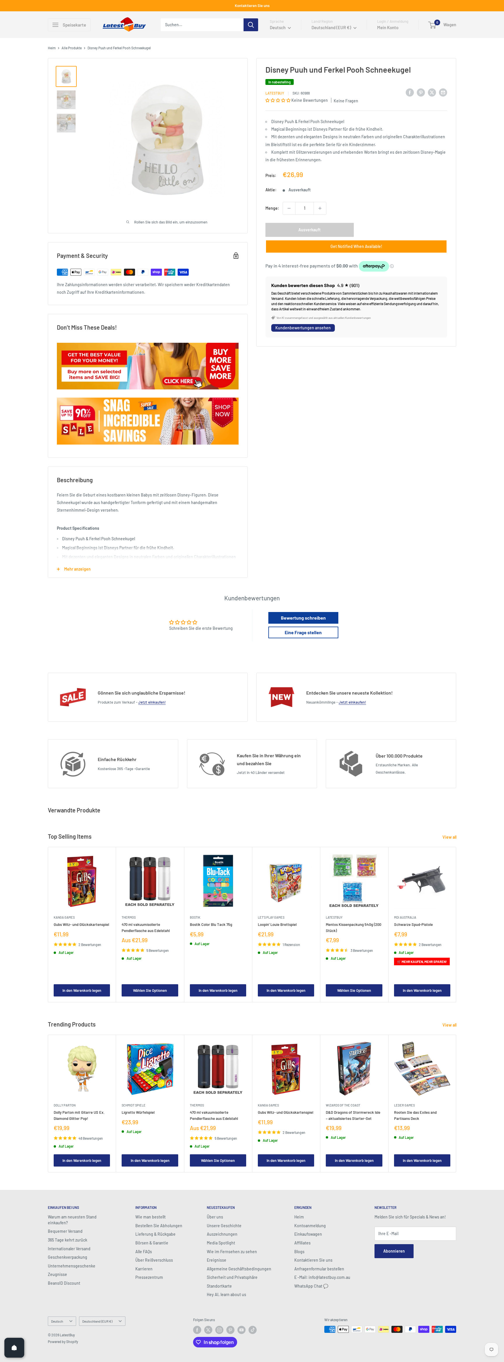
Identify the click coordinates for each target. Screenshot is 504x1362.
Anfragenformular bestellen (319, 1268)
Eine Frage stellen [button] (303, 632)
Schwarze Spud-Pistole (413, 924)
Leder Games (404, 1105)
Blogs (299, 1251)
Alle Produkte (72, 48)
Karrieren (144, 1268)
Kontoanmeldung (310, 1225)
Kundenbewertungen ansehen (303, 327)
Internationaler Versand (69, 1248)
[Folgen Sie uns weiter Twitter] (208, 1330)
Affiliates (302, 1242)
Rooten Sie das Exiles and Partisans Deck (415, 1115)
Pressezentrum (149, 1277)
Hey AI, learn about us (226, 1294)
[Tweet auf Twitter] (432, 92)
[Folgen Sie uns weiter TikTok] (253, 1330)
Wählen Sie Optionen (150, 990)
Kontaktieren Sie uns (252, 5)
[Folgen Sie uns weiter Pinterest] (230, 1330)
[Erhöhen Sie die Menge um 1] (320, 208)
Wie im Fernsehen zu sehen (232, 1251)
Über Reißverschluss (154, 1260)
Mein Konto (387, 27)
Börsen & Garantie (151, 1242)
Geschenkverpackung (67, 1257)
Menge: (272, 207)
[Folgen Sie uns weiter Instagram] (219, 1330)
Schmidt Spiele (134, 1105)
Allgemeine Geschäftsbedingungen (239, 1268)
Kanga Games (64, 917)
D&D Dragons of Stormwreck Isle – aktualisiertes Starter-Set (353, 1115)
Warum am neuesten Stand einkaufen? (72, 1219)
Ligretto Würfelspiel (138, 1112)
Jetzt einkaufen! (152, 702)
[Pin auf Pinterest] (421, 92)
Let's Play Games (271, 917)
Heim (52, 48)
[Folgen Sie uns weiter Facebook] (197, 1330)
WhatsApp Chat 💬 (311, 1286)
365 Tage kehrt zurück (67, 1239)
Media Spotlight (221, 1242)
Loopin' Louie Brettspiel (277, 924)
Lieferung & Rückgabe (155, 1234)
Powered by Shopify (63, 1342)
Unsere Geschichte (224, 1225)
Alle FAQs (143, 1251)
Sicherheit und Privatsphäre (232, 1277)
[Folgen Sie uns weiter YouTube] (241, 1330)
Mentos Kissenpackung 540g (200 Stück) (353, 927)
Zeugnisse (57, 1274)
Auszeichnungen (222, 1234)
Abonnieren (394, 1251)
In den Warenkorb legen (81, 990)
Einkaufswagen (308, 1234)
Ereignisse (216, 1260)
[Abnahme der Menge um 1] (289, 208)
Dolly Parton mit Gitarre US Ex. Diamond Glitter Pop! (79, 1115)
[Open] (14, 1348)
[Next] (456, 924)
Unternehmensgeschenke (71, 1265)
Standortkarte (219, 1286)
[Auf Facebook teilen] (410, 92)
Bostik (195, 917)
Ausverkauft (309, 229)
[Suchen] (251, 24)
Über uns (215, 1216)
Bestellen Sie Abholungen (158, 1225)
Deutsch (57, 1321)
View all (449, 837)
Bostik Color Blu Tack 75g (211, 924)
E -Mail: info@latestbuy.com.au (322, 1277)
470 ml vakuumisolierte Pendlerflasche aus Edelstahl (146, 927)
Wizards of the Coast (343, 1105)
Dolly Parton (65, 1105)
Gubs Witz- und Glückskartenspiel (81, 924)
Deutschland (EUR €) (97, 1321)
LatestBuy (274, 93)
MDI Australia (405, 917)
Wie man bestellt (150, 1216)
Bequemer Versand (65, 1231)
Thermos (129, 917)
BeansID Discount (64, 1283)
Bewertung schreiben (303, 617)
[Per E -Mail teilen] (443, 92)
